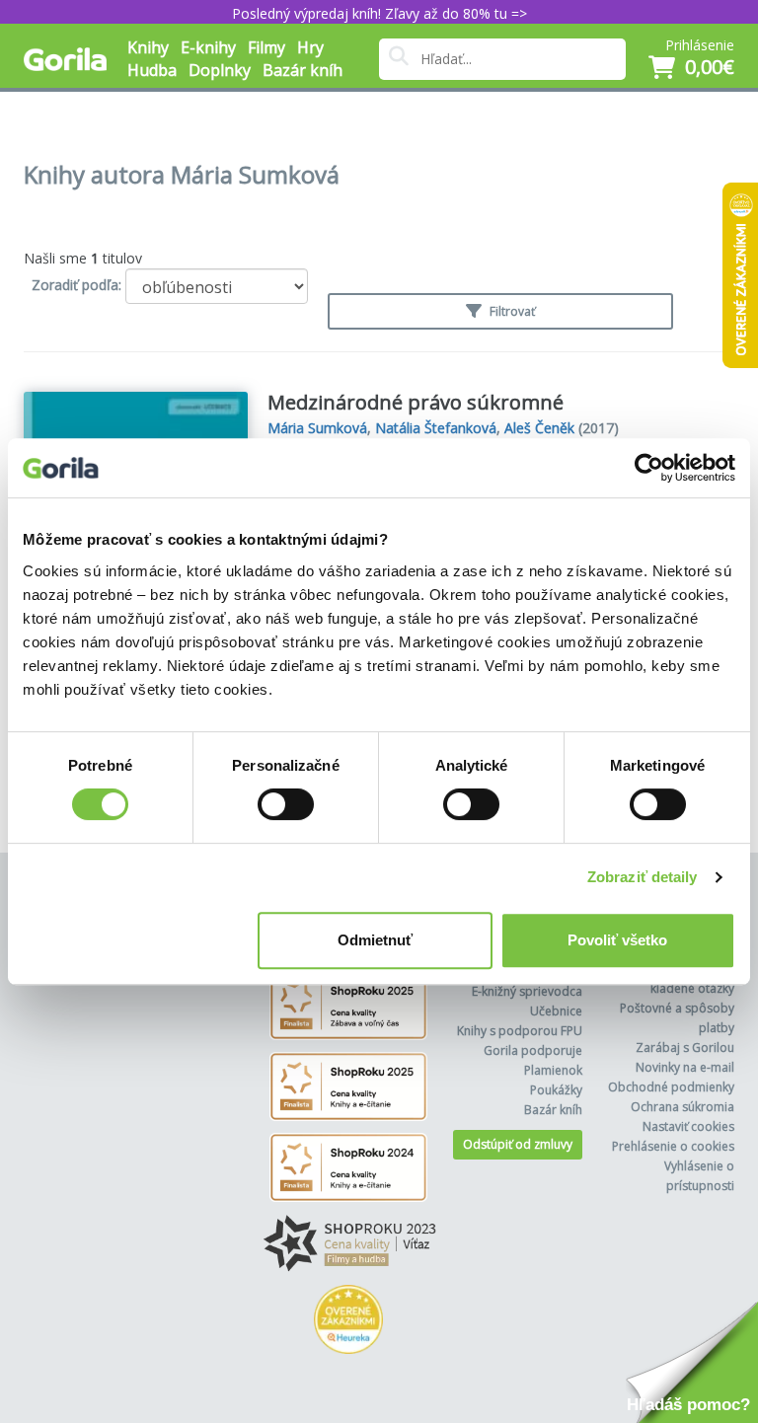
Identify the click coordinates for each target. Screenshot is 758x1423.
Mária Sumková (317, 427)
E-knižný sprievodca (527, 991)
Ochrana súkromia (682, 1106)
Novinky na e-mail (685, 1067)
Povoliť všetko (617, 940)
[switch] (286, 804)
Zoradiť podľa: (76, 284)
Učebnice (556, 1011)
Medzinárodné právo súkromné (415, 402)
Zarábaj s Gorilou (685, 1047)
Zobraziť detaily (642, 876)
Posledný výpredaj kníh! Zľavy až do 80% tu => (379, 13)
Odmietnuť (375, 940)
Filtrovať (511, 311)
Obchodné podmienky (671, 1087)
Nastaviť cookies (688, 1126)
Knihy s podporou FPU (519, 1030)
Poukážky (556, 1090)
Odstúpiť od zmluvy (517, 1144)
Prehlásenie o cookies (673, 1146)
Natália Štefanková (435, 427)
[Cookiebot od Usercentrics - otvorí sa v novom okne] (649, 468)
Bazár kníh (302, 70)
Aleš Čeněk (539, 427)
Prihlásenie (699, 45)
